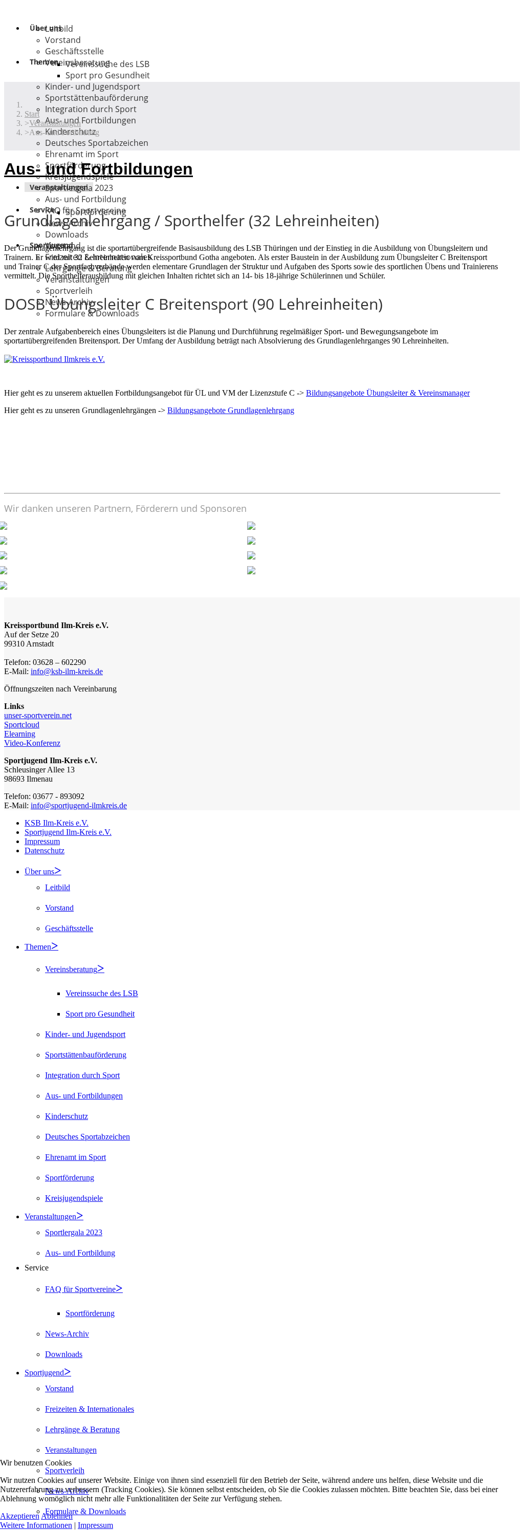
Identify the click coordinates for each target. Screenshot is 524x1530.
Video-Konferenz (32, 743)
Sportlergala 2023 (79, 187)
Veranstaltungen (50, 1216)
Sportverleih (69, 290)
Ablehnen (57, 1516)
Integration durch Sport (91, 109)
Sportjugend (44, 1372)
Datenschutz (44, 850)
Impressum (42, 841)
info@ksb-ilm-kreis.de (67, 671)
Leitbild (59, 28)
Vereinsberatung (71, 969)
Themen (44, 62)
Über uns (39, 871)
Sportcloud (21, 724)
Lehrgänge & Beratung (82, 1429)
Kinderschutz (66, 1116)
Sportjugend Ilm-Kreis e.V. (68, 832)
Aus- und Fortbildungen (90, 120)
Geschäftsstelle (74, 51)
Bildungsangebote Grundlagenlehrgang (230, 410)
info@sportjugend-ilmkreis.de (79, 805)
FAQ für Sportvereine (80, 1289)
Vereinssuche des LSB (107, 64)
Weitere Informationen (36, 1525)
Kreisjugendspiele (74, 1198)
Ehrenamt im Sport (82, 154)
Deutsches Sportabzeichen (96, 142)
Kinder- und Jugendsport (92, 86)
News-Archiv (67, 1333)
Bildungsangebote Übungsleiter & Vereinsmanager (388, 393)
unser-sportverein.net (38, 715)
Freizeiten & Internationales (89, 1409)
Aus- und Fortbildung (85, 199)
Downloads (67, 234)
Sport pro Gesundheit (108, 75)
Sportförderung (69, 1177)
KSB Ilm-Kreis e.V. (57, 822)
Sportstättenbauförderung (96, 97)
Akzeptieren (19, 1516)
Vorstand (63, 40)
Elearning (19, 733)
